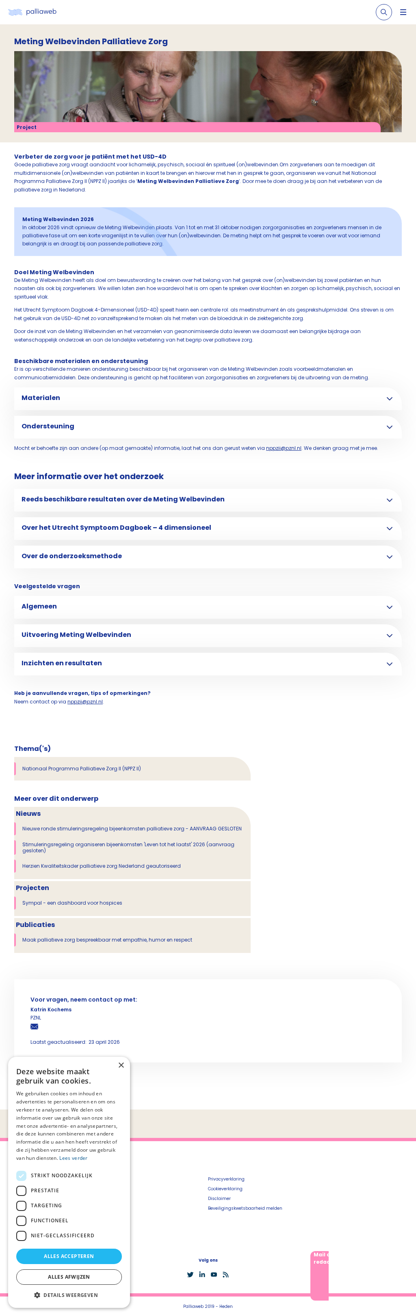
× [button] (121, 1065)
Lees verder (73, 1158)
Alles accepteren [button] (69, 1256)
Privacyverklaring (226, 1179)
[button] (69, 1295)
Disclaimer (219, 1199)
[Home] (32, 12)
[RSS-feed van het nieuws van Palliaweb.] (225, 1274)
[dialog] (69, 1182)
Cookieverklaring (225, 1189)
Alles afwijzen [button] (69, 1276)
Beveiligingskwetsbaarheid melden (245, 1208)
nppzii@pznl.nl (283, 448)
